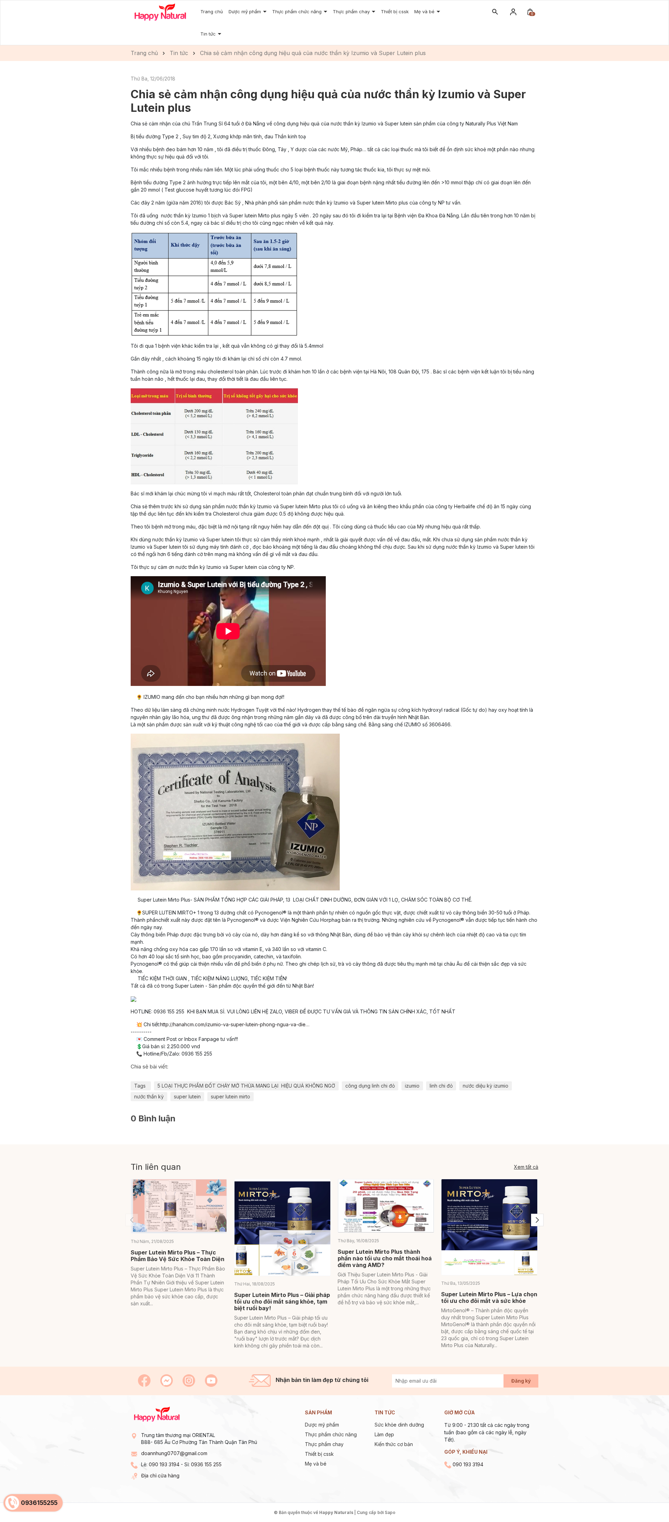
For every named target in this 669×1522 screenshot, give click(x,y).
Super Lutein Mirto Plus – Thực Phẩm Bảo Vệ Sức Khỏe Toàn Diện (177, 1255)
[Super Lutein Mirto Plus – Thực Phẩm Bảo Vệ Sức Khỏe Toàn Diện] (179, 1206)
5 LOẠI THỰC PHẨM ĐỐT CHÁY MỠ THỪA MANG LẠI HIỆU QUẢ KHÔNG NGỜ (246, 1086)
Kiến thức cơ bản (394, 1444)
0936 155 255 (206, 1464)
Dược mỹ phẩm (245, 11)
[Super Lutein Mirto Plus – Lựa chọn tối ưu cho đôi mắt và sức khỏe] (489, 1227)
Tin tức (208, 34)
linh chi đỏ (441, 1086)
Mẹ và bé (425, 11)
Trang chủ (211, 11)
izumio (412, 1086)
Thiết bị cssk (395, 11)
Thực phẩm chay (352, 11)
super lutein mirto (230, 1096)
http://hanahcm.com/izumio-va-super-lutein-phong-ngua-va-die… (234, 1024)
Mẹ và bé (315, 1464)
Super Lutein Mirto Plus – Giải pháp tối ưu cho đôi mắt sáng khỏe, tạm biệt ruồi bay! (282, 1301)
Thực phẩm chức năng (331, 1434)
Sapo (390, 1512)
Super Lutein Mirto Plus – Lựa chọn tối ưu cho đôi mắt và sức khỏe (489, 1297)
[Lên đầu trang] (647, 1500)
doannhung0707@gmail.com (174, 1453)
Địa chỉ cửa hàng (160, 1475)
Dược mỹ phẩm (322, 1425)
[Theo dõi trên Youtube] (211, 1380)
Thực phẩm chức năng (297, 11)
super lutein (187, 1096)
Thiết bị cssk (319, 1454)
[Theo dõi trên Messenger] (167, 1380)
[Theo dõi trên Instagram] (190, 1380)
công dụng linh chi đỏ (370, 1086)
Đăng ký (521, 1381)
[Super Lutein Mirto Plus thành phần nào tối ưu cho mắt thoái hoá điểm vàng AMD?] (386, 1206)
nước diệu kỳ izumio (485, 1086)
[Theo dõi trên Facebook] (145, 1380)
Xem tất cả (526, 1167)
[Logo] (160, 12)
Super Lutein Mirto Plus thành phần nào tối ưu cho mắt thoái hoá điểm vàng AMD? (385, 1258)
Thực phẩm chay (324, 1444)
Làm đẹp (384, 1434)
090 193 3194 (164, 1464)
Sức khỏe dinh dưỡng (399, 1425)
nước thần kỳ (149, 1096)
